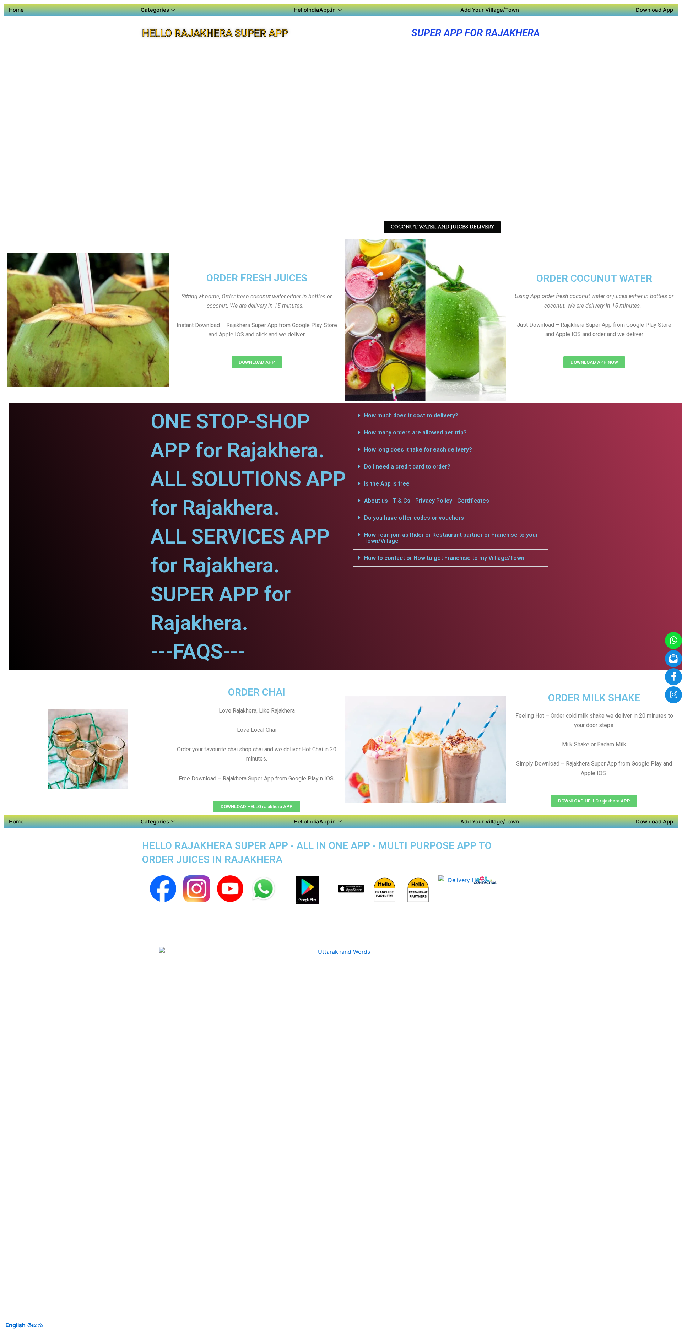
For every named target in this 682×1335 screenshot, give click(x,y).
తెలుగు (35, 1325)
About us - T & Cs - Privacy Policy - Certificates (426, 500)
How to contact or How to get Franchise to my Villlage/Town (444, 558)
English (15, 1325)
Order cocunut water (594, 278)
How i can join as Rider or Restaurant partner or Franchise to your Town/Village (451, 537)
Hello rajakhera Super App (215, 33)
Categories (155, 9)
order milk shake (594, 698)
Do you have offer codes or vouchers (414, 517)
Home (16, 9)
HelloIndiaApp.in (315, 9)
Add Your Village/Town (489, 9)
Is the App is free (387, 483)
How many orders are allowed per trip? (415, 432)
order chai (256, 692)
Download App (654, 9)
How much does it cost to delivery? (411, 415)
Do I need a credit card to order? (407, 466)
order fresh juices (256, 278)
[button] (450, 415)
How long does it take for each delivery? (418, 449)
